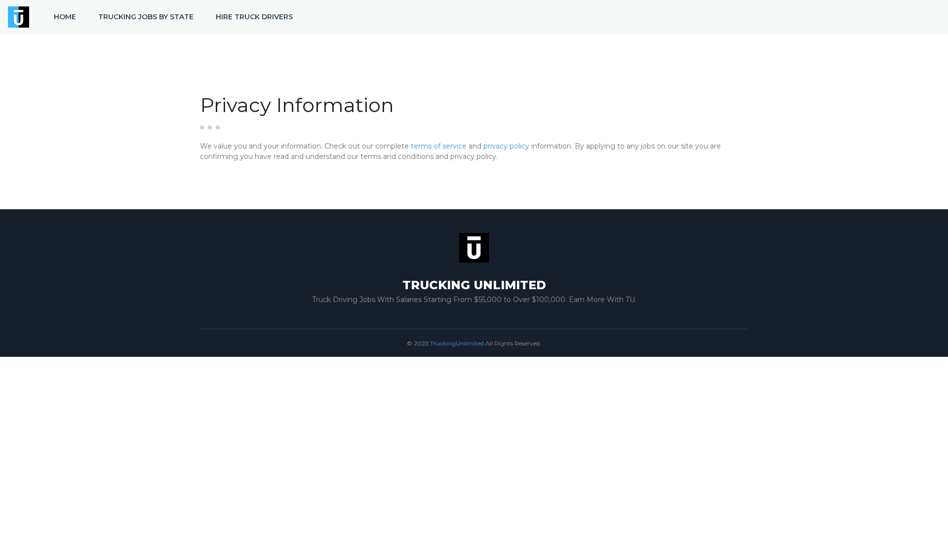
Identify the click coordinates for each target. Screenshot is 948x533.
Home (65, 16)
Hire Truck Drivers (254, 16)
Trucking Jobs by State (146, 16)
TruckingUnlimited (457, 343)
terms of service (439, 146)
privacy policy (506, 146)
